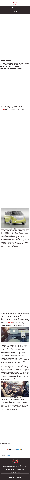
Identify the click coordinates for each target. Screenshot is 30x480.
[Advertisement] (11, 36)
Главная (3, 60)
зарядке (3, 109)
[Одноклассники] (20, 449)
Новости (8, 60)
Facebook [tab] (9, 455)
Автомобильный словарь (14, 477)
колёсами (10, 322)
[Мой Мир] (21, 449)
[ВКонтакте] (17, 449)
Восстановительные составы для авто (15, 469)
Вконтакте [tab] (3, 455)
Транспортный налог (14, 472)
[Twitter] (18, 449)
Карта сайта (15, 475)
